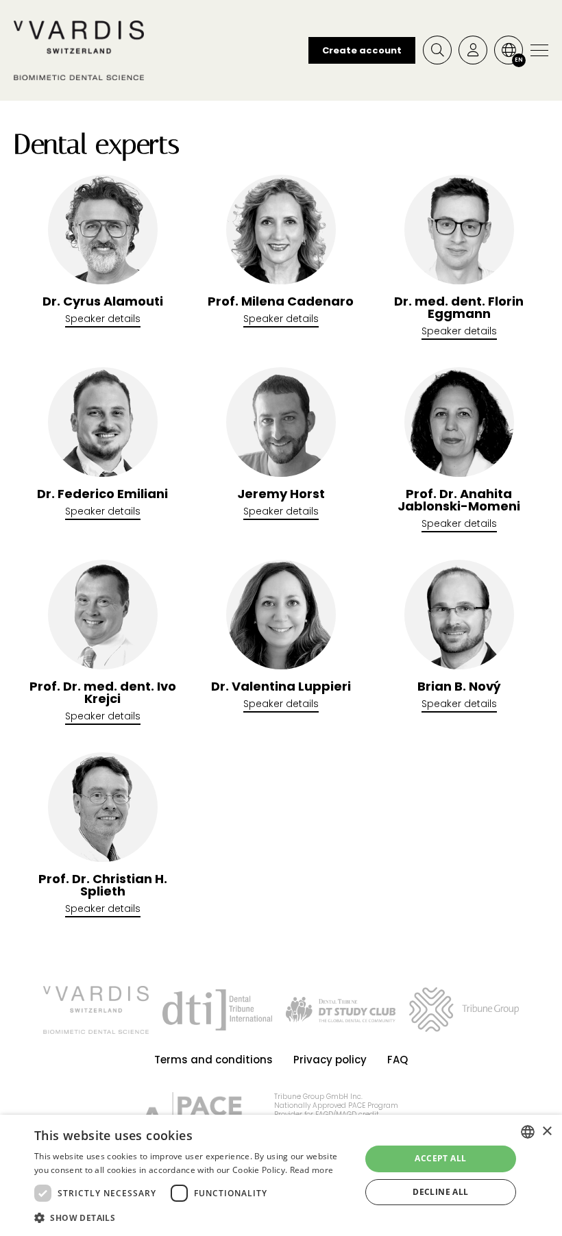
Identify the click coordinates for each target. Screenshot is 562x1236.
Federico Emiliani (102, 494)
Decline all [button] (440, 1192)
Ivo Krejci (102, 692)
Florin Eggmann (459, 307)
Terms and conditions (213, 1059)
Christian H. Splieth (102, 885)
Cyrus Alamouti (102, 301)
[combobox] (528, 1132)
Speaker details (102, 318)
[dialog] (281, 1175)
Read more (312, 1170)
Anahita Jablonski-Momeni (459, 500)
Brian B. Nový (459, 686)
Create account (362, 50)
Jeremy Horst (281, 494)
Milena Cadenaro (281, 301)
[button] (192, 1217)
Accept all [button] (440, 1158)
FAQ (397, 1059)
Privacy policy (330, 1059)
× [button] (546, 1131)
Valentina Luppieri (281, 686)
